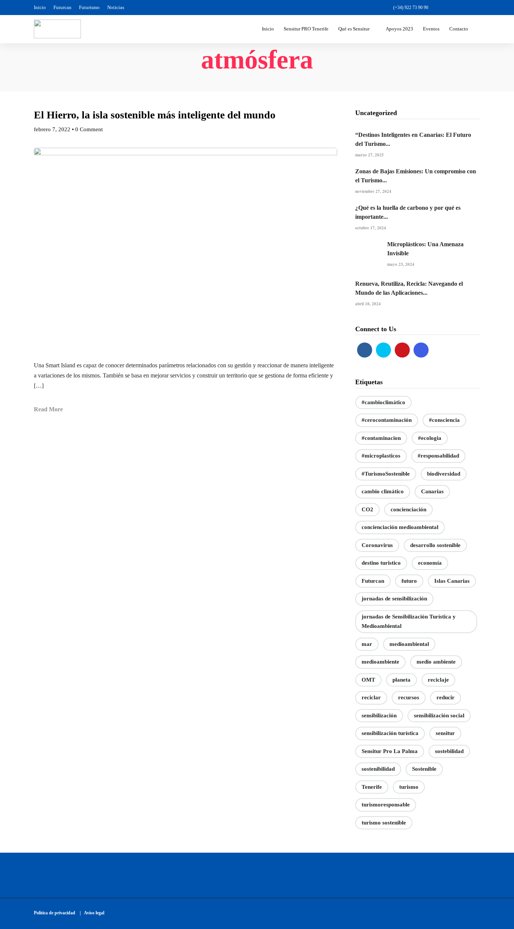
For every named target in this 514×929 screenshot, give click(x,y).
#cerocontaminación (387, 420)
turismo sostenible (384, 823)
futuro (409, 581)
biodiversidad (443, 474)
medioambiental (409, 644)
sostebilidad (449, 751)
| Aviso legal (92, 912)
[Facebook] (364, 350)
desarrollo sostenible (435, 545)
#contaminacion (381, 438)
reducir (445, 697)
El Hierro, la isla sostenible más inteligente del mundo (154, 115)
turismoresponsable (386, 805)
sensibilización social (439, 715)
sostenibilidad (378, 769)
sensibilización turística (390, 733)
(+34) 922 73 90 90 (410, 7)
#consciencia (444, 420)
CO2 (367, 509)
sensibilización (379, 715)
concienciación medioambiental (400, 527)
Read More (48, 409)
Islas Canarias (452, 581)
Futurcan (62, 7)
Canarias (432, 491)
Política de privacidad (56, 912)
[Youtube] (463, 7)
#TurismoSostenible (386, 474)
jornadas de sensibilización (394, 599)
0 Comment (89, 129)
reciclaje (438, 680)
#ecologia (429, 438)
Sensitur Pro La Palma (390, 751)
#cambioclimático (383, 402)
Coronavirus (377, 545)
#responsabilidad (438, 456)
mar (367, 644)
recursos (408, 697)
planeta (401, 680)
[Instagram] (476, 7)
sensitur (445, 733)
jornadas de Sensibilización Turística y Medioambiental (409, 621)
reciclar (371, 697)
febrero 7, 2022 (52, 129)
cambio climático (383, 491)
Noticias (115, 7)
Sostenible (424, 769)
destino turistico (381, 563)
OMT (368, 680)
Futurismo (89, 7)
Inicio (40, 7)
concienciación (408, 509)
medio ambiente (436, 662)
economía (430, 563)
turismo (408, 787)
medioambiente (380, 662)
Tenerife (372, 787)
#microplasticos (381, 456)
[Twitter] (383, 350)
